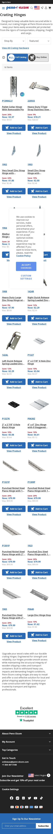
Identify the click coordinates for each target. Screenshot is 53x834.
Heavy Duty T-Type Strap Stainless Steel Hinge (39, 108)
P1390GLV (7, 100)
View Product (14, 133)
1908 (4, 291)
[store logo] (17, 8)
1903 (30, 164)
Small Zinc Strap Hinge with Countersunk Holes (38, 172)
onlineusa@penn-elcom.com (15, 762)
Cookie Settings (10, 789)
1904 (4, 227)
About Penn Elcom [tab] (12, 733)
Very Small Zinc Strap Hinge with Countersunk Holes (13, 172)
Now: (5, 117)
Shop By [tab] (8, 40)
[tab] (46, 8)
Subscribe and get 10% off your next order (22, 780)
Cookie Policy (23, 255)
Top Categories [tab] (10, 750)
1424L (5, 354)
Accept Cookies (26, 266)
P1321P (6, 482)
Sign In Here (6, 2)
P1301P (6, 545)
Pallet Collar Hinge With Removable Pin (13, 108)
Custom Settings (26, 277)
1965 (4, 609)
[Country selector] (37, 7)
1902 (4, 164)
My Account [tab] (8, 742)
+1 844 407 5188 (9, 764)
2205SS (31, 100)
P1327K (6, 418)
